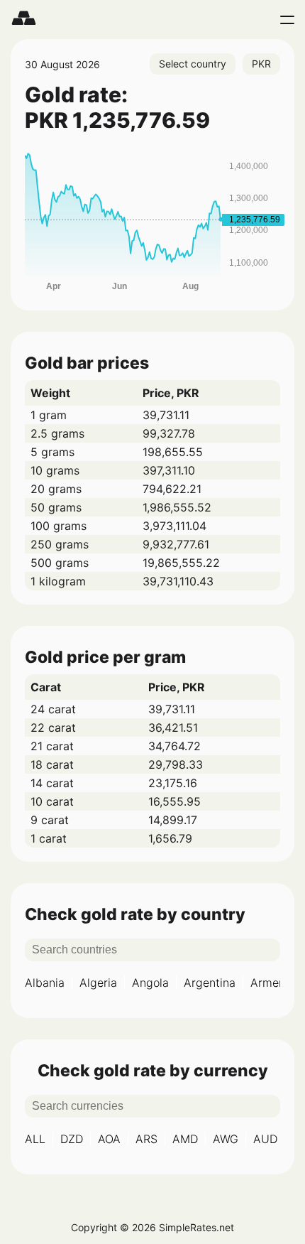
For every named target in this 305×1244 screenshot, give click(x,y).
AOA (109, 1139)
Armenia (272, 982)
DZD (71, 1139)
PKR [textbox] (261, 64)
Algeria (98, 982)
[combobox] (192, 64)
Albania (45, 982)
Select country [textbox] (192, 64)
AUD (265, 1139)
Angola (150, 982)
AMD (185, 1139)
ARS (146, 1139)
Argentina (209, 982)
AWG (225, 1139)
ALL (35, 1139)
